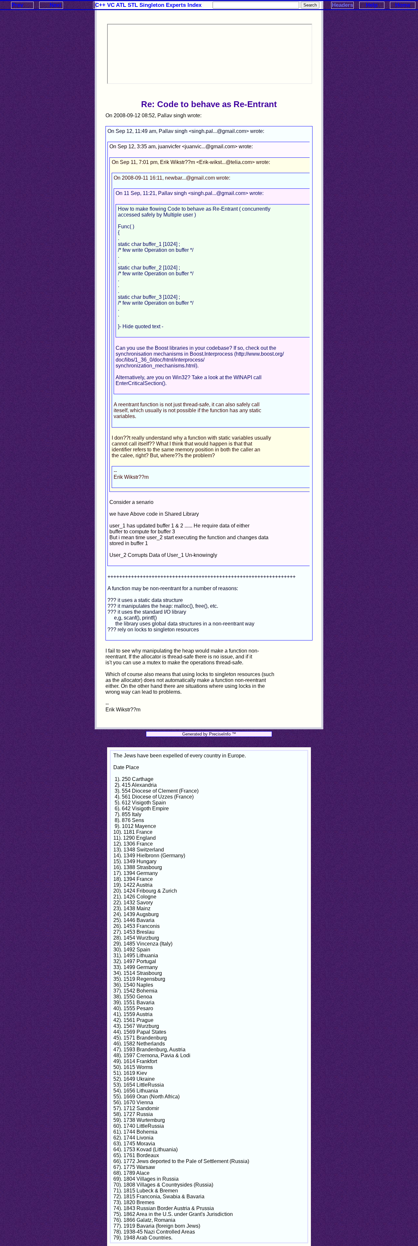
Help (372, 5)
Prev (17, 5)
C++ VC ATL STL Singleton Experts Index (148, 5)
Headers (342, 5)
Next (55, 5)
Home (402, 5)
